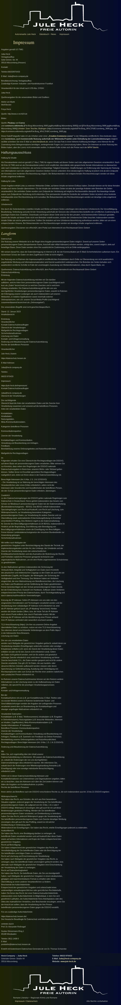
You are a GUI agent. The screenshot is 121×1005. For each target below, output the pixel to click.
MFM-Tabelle (93, 147)
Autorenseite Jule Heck (25, 34)
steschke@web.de (40, 142)
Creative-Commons (57, 136)
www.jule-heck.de (68, 961)
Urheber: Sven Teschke (27, 129)
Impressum (64, 34)
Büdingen (42, 129)
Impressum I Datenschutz (26, 1001)
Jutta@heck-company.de (70, 959)
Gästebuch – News (47, 34)
